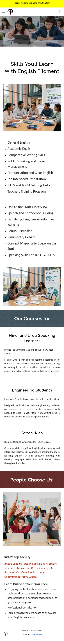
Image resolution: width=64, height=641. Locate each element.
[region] (32, 3)
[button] (3, 11)
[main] (32, 67)
